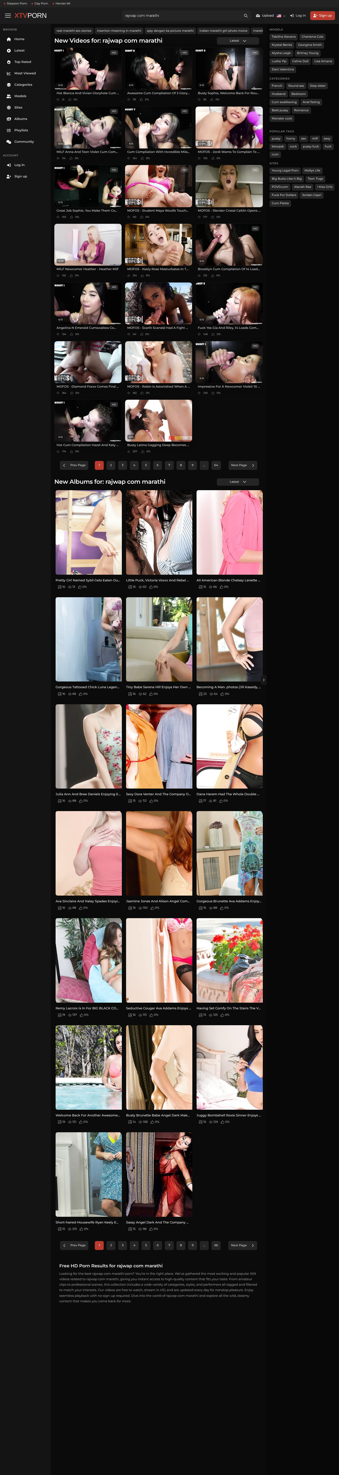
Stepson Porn (17, 3)
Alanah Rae (302, 187)
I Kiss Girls (324, 187)
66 (216, 1245)
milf (315, 139)
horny (290, 139)
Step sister (318, 86)
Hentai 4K (63, 3)
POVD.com (280, 187)
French (277, 86)
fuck (328, 146)
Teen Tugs (315, 179)
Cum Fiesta (280, 203)
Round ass (296, 86)
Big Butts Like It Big (287, 179)
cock (293, 146)
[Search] (246, 15)
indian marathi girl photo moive (223, 31)
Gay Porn (41, 3)
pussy (276, 139)
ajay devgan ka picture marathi (170, 31)
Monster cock (282, 118)
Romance (301, 110)
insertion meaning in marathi (119, 31)
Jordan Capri (311, 195)
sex (303, 139)
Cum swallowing (284, 102)
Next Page (239, 465)
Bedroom (299, 94)
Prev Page (78, 465)
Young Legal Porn (285, 170)
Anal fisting (311, 102)
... (204, 465)
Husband (279, 94)
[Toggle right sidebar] (264, 680)
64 (216, 465)
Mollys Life (312, 170)
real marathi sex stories (74, 31)
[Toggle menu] (8, 16)
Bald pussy (280, 110)
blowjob (278, 146)
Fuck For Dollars (284, 195)
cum (275, 154)
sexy (327, 139)
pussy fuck (311, 146)
